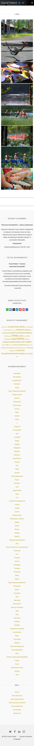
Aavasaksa (17, 373)
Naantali (17, 533)
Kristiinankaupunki (17, 476)
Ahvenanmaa (17, 377)
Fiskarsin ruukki (17, 394)
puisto (28, 345)
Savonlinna (17, 618)
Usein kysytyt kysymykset (17, 703)
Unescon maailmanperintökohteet (17, 657)
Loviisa (17, 512)
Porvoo (17, 561)
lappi (14, 339)
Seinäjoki (17, 621)
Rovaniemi (17, 593)
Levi (17, 497)
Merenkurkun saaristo (17, 519)
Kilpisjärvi (17, 455)
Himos (17, 419)
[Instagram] (24, 731)
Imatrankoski (17, 430)
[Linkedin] (19, 731)
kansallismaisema (24, 333)
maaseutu (27, 339)
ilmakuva (20, 330)
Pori (17, 554)
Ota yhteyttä (17, 710)
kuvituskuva (7, 339)
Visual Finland (9, 2)
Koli (17, 465)
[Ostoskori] (32, 3)
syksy (22, 353)
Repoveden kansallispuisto (17, 582)
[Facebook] (15, 731)
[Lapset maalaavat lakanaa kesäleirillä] (17, 72)
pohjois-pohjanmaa (19, 345)
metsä (28, 342)
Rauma (17, 579)
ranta (20, 348)
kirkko (28, 336)
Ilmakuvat (17, 426)
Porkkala (17, 558)
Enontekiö (17, 384)
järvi (15, 333)
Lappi (17, 494)
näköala (3, 345)
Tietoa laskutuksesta (17, 699)
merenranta (15, 342)
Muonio (17, 529)
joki (11, 333)
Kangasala (17, 448)
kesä (14, 335)
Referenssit (17, 713)
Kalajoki (17, 444)
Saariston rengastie (17, 607)
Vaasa (17, 664)
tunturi (30, 354)
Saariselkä (17, 600)
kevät (25, 336)
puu (31, 345)
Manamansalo (17, 515)
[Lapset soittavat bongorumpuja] (17, 179)
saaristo (11, 350)
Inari (17, 433)
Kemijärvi (17, 451)
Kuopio (17, 480)
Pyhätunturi (17, 572)
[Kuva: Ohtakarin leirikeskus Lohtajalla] (17, 30)
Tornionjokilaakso (17, 650)
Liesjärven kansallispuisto (17, 501)
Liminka (17, 504)
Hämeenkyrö (17, 402)
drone (22, 327)
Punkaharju (17, 565)
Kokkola (17, 462)
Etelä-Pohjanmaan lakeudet (17, 391)
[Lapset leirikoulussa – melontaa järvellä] (17, 115)
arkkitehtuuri (4, 327)
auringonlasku (13, 327)
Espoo (17, 387)
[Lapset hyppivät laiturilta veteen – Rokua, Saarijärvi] (17, 94)
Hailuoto (17, 398)
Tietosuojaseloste (17, 706)
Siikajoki (17, 625)
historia (5, 330)
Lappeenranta (17, 490)
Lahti (17, 487)
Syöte (17, 636)
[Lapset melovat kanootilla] (17, 157)
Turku (17, 653)
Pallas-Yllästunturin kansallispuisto (17, 547)
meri (23, 342)
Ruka (17, 597)
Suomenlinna (17, 632)
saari (31, 348)
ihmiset (14, 330)
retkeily (24, 348)
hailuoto (26, 327)
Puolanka (17, 568)
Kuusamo (17, 483)
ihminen (10, 330)
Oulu (7, 345)
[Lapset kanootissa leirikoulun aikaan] (17, 136)
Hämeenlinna (17, 405)
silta (15, 350)
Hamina (17, 409)
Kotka (17, 469)
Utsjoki (17, 660)
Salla (17, 611)
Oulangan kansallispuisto (17, 540)
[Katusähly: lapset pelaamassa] (17, 51)
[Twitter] (10, 731)
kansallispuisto (8, 336)
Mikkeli (17, 522)
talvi (26, 354)
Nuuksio (17, 536)
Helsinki (31, 327)
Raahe (17, 575)
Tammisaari (17, 639)
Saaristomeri (17, 604)
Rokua (17, 589)
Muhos (17, 526)
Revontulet (17, 586)
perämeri (11, 345)
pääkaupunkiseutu (13, 348)
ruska (28, 348)
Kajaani (17, 441)
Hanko (17, 412)
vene (17, 356)
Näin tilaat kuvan (17, 695)
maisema (6, 342)
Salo (17, 614)
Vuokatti (17, 671)
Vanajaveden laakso (17, 668)
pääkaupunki (4, 348)
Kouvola (17, 473)
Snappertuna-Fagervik (17, 628)
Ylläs (17, 675)
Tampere (17, 643)
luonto (20, 338)
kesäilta (20, 336)
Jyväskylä (17, 437)
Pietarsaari (17, 551)
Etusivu (17, 692)
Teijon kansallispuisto (17, 646)
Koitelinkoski (17, 458)
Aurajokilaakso (17, 380)
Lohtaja (17, 508)
